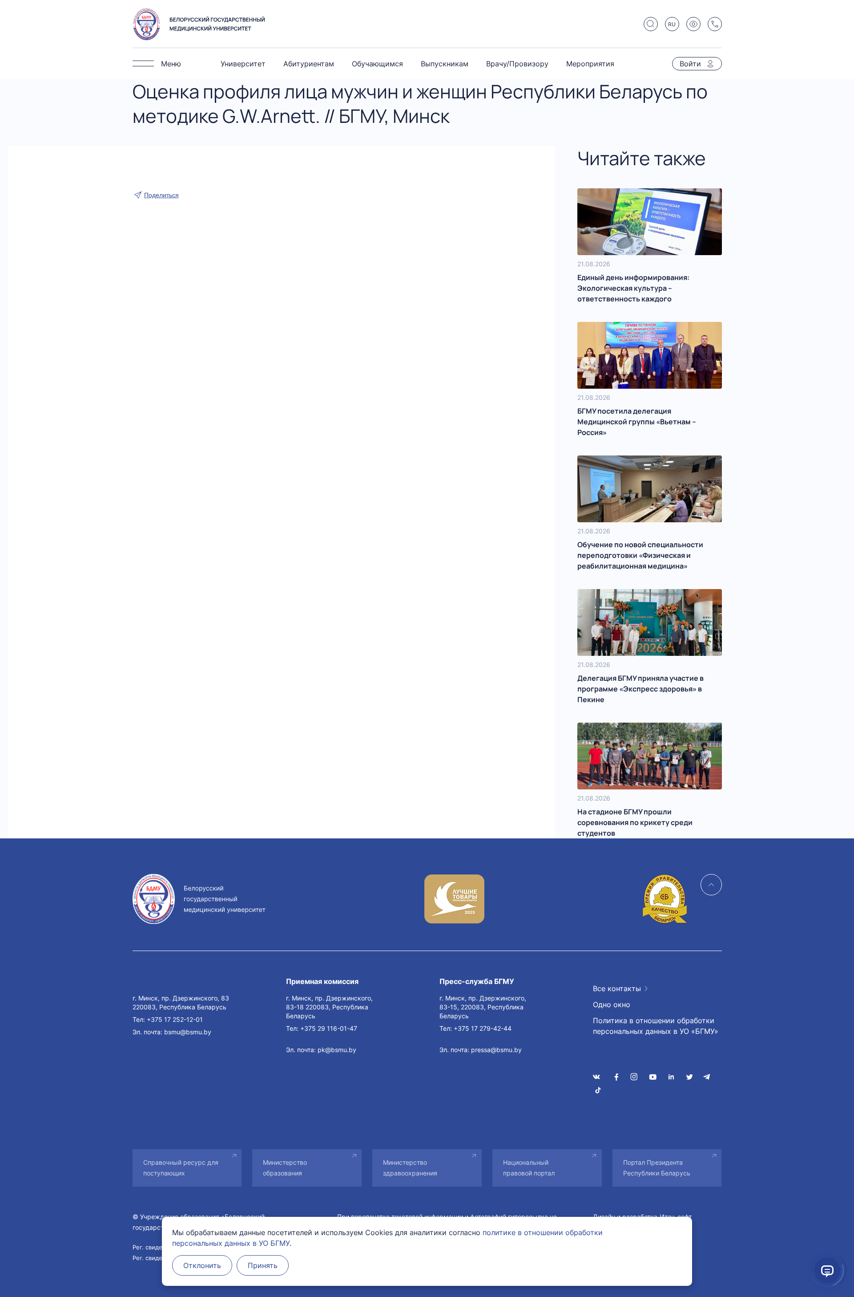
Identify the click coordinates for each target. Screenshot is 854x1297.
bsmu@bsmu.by (187, 1032)
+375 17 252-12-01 (175, 1019)
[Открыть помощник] (827, 1270)
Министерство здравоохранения (410, 1168)
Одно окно (611, 1004)
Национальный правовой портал (529, 1168)
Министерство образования (285, 1168)
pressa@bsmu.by (496, 1049)
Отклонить (202, 1265)
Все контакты (617, 988)
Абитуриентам (308, 63)
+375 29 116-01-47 (328, 1028)
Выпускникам (444, 63)
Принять (263, 1265)
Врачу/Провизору (517, 63)
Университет (243, 63)
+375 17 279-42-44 (483, 1028)
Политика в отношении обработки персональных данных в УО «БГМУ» (655, 1026)
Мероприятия (590, 63)
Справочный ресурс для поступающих (180, 1168)
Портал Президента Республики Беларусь (656, 1168)
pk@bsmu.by (337, 1049)
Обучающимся (377, 63)
